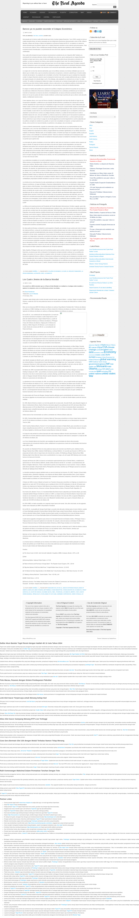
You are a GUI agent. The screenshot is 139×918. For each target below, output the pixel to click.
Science (42, 12)
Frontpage (92, 275)
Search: (94, 4)
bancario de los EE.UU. (55, 587)
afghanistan (92, 345)
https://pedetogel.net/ (50, 817)
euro (108, 354)
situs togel (59, 825)
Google (105, 361)
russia (111, 369)
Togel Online (44, 760)
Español (46, 17)
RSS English (36, 17)
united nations (95, 373)
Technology (52, 12)
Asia (79, 21)
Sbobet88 (109, 898)
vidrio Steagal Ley (77, 594)
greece (103, 364)
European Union (100, 357)
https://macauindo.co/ (14, 815)
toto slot (55, 676)
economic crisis (99, 352)
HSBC (53, 592)
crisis (111, 350)
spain (98, 371)
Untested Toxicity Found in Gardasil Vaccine (101, 266)
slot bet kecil (61, 747)
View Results (97, 80)
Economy (33, 12)
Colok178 (24, 833)
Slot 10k (71, 744)
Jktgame (68, 900)
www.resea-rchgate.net (25, 802)
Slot (48, 829)
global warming (108, 359)
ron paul (105, 369)
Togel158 (33, 808)
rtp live (83, 722)
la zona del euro (38, 273)
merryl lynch (75, 592)
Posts (104, 12)
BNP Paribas (47, 590)
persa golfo (37, 594)
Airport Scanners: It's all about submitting (100, 287)
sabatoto (47, 785)
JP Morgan (59, 592)
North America (49, 21)
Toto (84, 774)
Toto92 (44, 851)
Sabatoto (60, 857)
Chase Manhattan (56, 590)
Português (56, 17)
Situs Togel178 (20, 788)
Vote (97, 77)
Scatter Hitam (39, 710)
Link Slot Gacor (31, 701)
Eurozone (109, 357)
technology (105, 371)
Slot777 (96, 735)
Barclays (31, 590)
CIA (104, 347)
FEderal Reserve (94, 359)
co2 (97, 350)
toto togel (44, 707)
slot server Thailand (26, 751)
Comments (112, 12)
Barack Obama (111, 345)
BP (90, 347)
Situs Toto (72, 689)
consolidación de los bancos (72, 590)
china (99, 347)
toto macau (40, 694)
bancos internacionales (70, 587)
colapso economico (54, 271)
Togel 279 (15, 806)
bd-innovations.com (63, 661)
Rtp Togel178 (11, 804)
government (94, 364)
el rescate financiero (74, 271)
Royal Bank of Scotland (48, 594)
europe (92, 357)
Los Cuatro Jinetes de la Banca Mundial (41, 279)
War (82, 12)
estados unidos (100, 355)
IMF (108, 364)
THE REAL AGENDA (38, 35)
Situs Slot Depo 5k (10, 713)
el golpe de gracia (35, 592)
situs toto (71, 670)
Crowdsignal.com (97, 83)
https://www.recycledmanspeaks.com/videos (40, 823)
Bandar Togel (76, 915)
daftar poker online (42, 831)
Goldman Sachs (46, 592)
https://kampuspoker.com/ (34, 827)
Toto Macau (82, 683)
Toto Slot (125, 730)
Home (25, 12)
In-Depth (63, 12)
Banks (103, 345)
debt (91, 352)
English (32, 21)
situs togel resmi (63, 847)
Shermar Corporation (64, 594)
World (25, 21)
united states (108, 373)
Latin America (87, 21)
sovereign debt (92, 371)
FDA (113, 357)
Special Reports (70, 21)
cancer (94, 347)
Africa (96, 21)
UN (109, 371)
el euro (64, 271)
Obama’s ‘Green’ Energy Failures (98, 264)
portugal (99, 369)
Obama (93, 368)
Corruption (73, 12)
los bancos (48, 273)
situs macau (58, 843)
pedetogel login (89, 664)
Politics (59, 21)
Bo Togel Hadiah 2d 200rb (77, 654)
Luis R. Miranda (33, 293)
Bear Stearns (39, 590)
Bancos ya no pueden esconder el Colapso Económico (47, 29)
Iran (111, 364)
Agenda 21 (98, 345)
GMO (91, 362)
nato (109, 366)
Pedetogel (34, 821)
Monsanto (102, 366)
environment (92, 355)
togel (57, 754)
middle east (92, 366)
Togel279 (28, 886)
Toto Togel (44, 673)
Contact (26, 17)
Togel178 (4, 793)
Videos (89, 12)
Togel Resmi (19, 913)
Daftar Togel (27, 649)
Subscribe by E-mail (97, 37)
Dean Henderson (29, 291)
